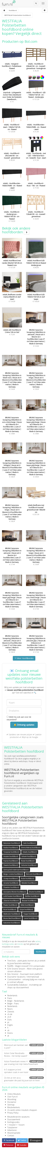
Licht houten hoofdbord (12, 896)
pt (8, 1022)
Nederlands (12, 995)
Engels (10, 1025)
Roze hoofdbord (9, 909)
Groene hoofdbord (10, 883)
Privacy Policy (12, 1112)
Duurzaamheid (13, 1119)
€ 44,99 (36, 215)
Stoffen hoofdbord (32, 896)
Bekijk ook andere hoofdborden (16, 230)
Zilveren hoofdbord (11, 900)
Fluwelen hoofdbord (11, 887)
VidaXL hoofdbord (30, 852)
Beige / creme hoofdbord (13, 874)
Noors (10, 1009)
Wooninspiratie (13, 1133)
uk (8, 1030)
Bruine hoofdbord (36, 892)
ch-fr (9, 1017)
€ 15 (12, 97)
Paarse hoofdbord (10, 861)
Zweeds (10, 1011)
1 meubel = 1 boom (16, 1125)
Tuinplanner (12, 1127)
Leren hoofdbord (30, 918)
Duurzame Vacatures (16, 976)
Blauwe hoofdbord (29, 900)
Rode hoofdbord (27, 878)
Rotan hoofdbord (27, 861)
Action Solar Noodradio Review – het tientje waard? (23, 1054)
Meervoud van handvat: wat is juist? (23, 1046)
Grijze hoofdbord (26, 909)
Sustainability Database (17, 984)
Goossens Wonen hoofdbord (14, 892)
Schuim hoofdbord (28, 856)
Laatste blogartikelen (14, 1039)
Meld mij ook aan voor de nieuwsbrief (19, 718)
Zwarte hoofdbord (10, 865)
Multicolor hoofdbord (11, 914)
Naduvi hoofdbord (10, 847)
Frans (9, 998)
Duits (9, 1019)
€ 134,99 (12, 216)
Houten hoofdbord (10, 856)
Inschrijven (40, 951)
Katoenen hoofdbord (11, 923)
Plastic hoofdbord (10, 905)
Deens (10, 1033)
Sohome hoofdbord (28, 865)
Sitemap (11, 1104)
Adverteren (12, 1130)
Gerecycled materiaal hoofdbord (16, 870)
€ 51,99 (36, 128)
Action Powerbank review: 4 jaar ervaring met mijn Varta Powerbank (23, 1062)
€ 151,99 (36, 95)
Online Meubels (14, 1094)
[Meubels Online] (4, 10)
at (8, 1035)
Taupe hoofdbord (30, 914)
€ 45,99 (36, 67)
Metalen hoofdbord (29, 883)
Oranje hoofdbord (10, 878)
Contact (10, 1135)
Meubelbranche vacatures (18, 1116)
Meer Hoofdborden (25, 658)
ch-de (9, 1014)
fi (7, 1027)
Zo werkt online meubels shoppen (22, 1110)
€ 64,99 (12, 67)
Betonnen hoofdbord (11, 843)
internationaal (33, 976)
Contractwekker (14, 979)
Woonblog (11, 1099)
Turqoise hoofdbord (11, 852)
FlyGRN (10, 966)
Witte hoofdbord (27, 905)
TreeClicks (11, 960)
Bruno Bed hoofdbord (12, 918)
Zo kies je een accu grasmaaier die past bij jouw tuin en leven (23, 1079)
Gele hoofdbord (29, 843)
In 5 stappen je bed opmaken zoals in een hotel (23, 1071)
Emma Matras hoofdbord (30, 847)
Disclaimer (11, 1102)
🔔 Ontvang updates (24, 724)
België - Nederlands (15, 1001)
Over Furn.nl (12, 1096)
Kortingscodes (13, 1122)
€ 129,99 (12, 128)
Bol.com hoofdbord (33, 874)
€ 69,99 (12, 156)
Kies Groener (12, 974)
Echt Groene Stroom (16, 968)
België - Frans (13, 1003)
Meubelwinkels (13, 1107)
